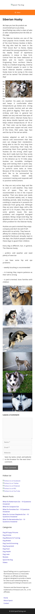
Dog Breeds (7, 541)
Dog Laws (6, 554)
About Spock (8, 600)
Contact (6, 603)
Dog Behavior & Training (11, 538)
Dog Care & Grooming (10, 543)
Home (6, 598)
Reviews (5, 557)
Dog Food (6, 549)
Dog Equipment (8, 546)
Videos (5, 562)
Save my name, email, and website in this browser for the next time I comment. (18, 459)
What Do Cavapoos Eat (11, 507)
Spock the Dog (8, 560)
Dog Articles (7, 535)
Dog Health (7, 551)
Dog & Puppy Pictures (10, 532)
